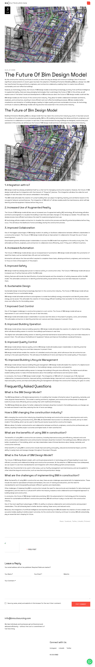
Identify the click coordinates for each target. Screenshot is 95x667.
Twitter (69, 648)
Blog (6, 70)
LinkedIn (61, 648)
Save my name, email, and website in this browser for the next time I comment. (34, 603)
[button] (89, 661)
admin (13, 70)
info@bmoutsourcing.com (18, 618)
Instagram (53, 648)
